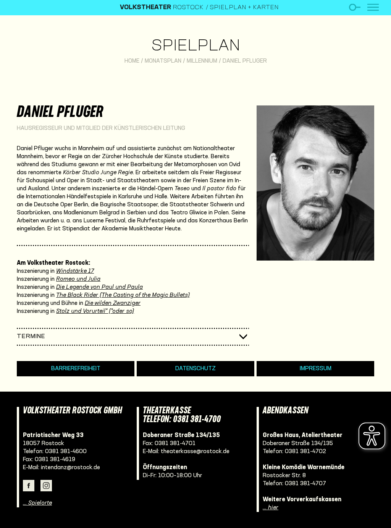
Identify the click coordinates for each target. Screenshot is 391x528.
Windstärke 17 (75, 271)
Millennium (202, 61)
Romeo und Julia (78, 279)
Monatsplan (163, 61)
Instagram (46, 485)
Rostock (162, 8)
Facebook (28, 485)
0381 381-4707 (305, 484)
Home (131, 61)
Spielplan (195, 46)
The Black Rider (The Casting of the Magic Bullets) (123, 295)
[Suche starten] (354, 7)
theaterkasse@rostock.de (195, 452)
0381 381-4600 (66, 452)
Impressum (315, 369)
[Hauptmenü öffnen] (373, 7)
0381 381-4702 (305, 452)
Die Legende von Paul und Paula (99, 287)
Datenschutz (195, 369)
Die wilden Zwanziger (113, 303)
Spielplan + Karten (244, 8)
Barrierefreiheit (75, 369)
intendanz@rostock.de (70, 468)
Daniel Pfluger (245, 61)
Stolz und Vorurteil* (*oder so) (95, 311)
